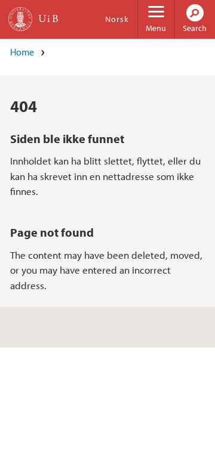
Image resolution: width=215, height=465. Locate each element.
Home (22, 52)
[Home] (20, 19)
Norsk (117, 19)
